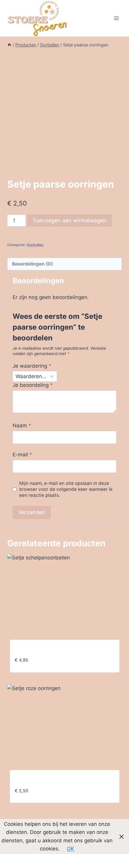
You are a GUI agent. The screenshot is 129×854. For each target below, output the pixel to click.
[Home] (9, 44)
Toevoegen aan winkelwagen (69, 220)
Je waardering (32, 366)
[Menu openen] (116, 18)
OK (70, 849)
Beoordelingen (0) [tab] (32, 264)
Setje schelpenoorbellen (44, 651)
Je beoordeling (33, 385)
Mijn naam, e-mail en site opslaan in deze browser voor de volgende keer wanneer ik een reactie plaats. (65, 489)
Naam (22, 425)
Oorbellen (35, 244)
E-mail (22, 455)
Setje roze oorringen (39, 781)
